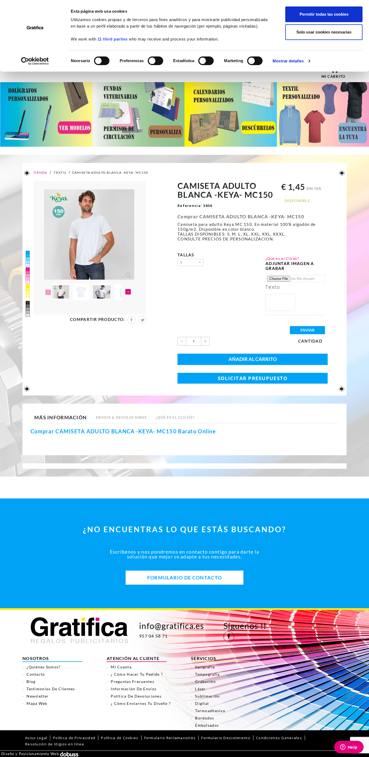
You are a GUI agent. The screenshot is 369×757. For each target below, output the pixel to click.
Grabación (205, 681)
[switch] (155, 59)
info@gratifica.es (171, 625)
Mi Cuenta (121, 667)
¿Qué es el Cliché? (282, 258)
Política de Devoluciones (136, 696)
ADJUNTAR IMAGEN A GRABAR (290, 266)
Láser (200, 688)
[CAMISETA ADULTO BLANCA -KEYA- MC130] (60, 291)
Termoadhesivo (210, 710)
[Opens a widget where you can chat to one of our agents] (349, 747)
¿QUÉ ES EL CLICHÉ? (175, 417)
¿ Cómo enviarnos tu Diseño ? (141, 703)
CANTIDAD (310, 341)
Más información (60, 417)
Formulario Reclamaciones (170, 737)
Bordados (204, 718)
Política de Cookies (119, 737)
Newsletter (37, 696)
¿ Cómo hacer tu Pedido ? (137, 674)
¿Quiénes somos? (43, 667)
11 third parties (113, 39)
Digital (202, 703)
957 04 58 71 (153, 636)
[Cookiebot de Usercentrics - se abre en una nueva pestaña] (35, 61)
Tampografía (207, 674)
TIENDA (40, 172)
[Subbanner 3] (231, 114)
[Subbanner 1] (46, 114)
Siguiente (128, 292)
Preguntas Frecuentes (132, 681)
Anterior (47, 292)
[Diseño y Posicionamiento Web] (69, 753)
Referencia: (189, 205)
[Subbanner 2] (138, 114)
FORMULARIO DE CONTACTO (184, 578)
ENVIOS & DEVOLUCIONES (121, 417)
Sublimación (207, 696)
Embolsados (207, 725)
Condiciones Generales (279, 737)
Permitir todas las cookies (324, 14)
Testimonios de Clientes (50, 688)
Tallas (186, 254)
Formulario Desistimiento (225, 737)
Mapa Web (36, 703)
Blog (30, 681)
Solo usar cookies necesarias (323, 32)
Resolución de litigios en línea (54, 744)
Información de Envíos (133, 688)
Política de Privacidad (74, 737)
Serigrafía (205, 667)
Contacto (35, 674)
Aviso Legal (36, 737)
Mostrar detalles (288, 61)
